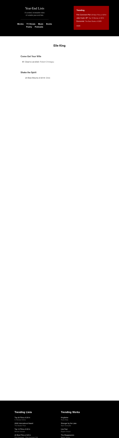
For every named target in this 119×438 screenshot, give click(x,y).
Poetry (29, 26)
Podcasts (39, 26)
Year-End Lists (34, 8)
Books (49, 24)
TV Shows (30, 24)
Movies (20, 24)
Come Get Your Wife (31, 56)
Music (40, 24)
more (78, 26)
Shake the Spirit (28, 72)
